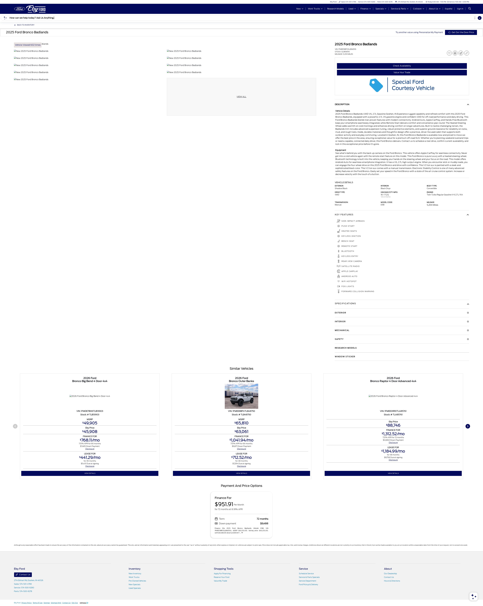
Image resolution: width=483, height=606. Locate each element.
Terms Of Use (38, 603)
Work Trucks (134, 577)
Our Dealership (390, 574)
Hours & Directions (392, 581)
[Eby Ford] (35, 8)
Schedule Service (306, 574)
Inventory (134, 568)
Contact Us (24, 574)
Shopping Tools (223, 568)
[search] (469, 8)
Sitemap (47, 603)
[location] (396, 2)
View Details (89, 473)
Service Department (307, 581)
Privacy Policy (27, 603)
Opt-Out (75, 603)
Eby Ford (17, 603)
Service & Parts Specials (309, 577)
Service (303, 568)
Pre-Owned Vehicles (137, 581)
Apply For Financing (222, 574)
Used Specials (135, 588)
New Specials (134, 584)
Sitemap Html (56, 603)
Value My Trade (220, 581)
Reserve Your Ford (221, 577)
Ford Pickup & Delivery (308, 584)
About (388, 568)
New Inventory (135, 574)
